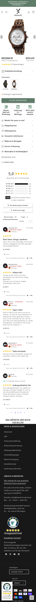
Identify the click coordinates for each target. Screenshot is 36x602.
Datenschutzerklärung (12, 441)
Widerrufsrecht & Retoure (13, 446)
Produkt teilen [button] (9, 162)
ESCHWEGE (6, 400)
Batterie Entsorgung (11, 459)
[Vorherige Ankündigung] (4, 3)
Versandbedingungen (11, 455)
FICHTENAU (6, 249)
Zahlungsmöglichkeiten (12, 450)
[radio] (6, 85)
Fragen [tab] (23, 217)
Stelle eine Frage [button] (19, 210)
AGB (5, 436)
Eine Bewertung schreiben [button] (19, 205)
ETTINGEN (6, 359)
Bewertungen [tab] (8, 217)
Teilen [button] (8, 254)
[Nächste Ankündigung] (32, 3)
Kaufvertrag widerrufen (12, 469)
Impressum (8, 432)
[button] (6, 12)
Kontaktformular (10, 464)
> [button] (24, 412)
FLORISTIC (6, 328)
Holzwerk (21, 601)
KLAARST (6, 287)
